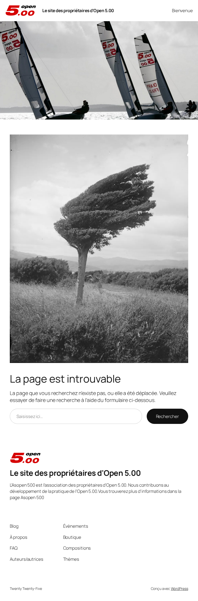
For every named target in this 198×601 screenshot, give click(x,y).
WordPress (179, 588)
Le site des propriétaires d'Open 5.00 (78, 10)
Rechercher (167, 416)
